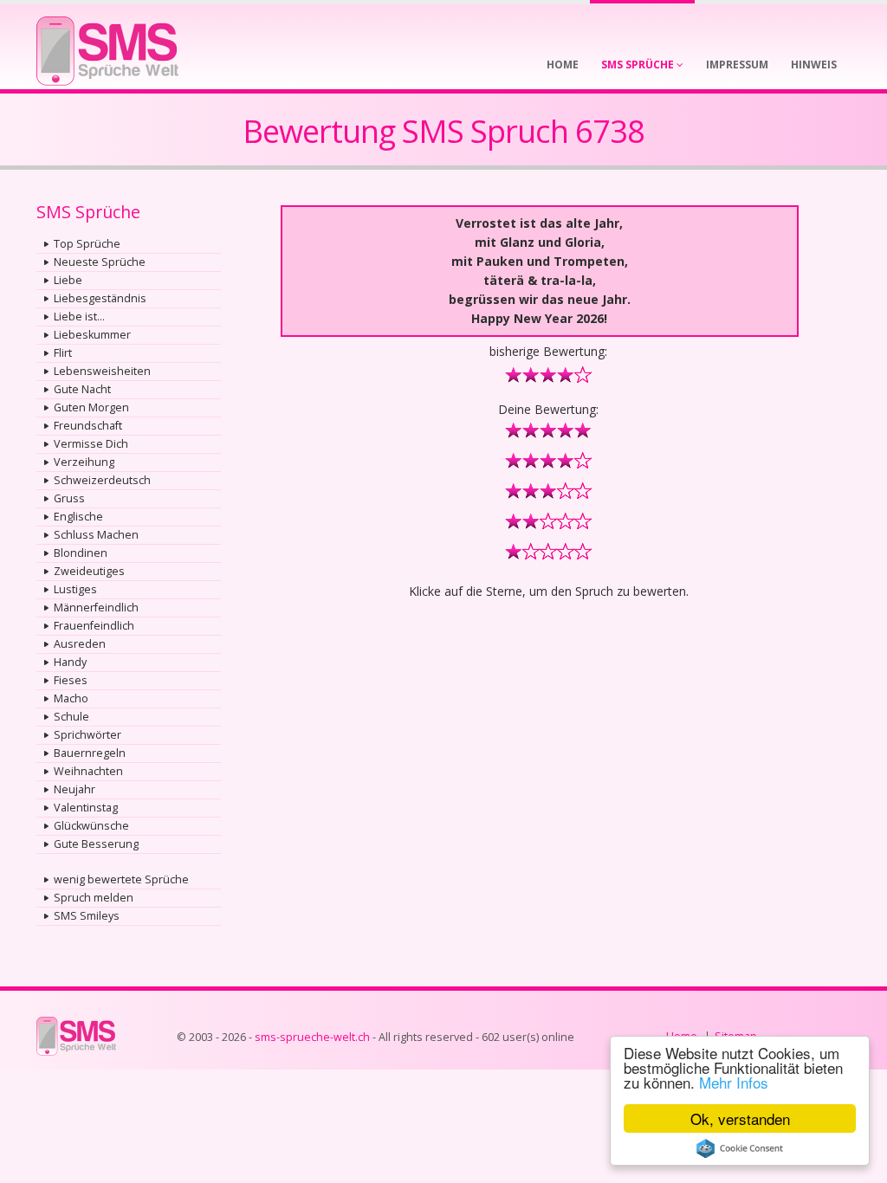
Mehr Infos (733, 1082)
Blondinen (80, 553)
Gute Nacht (82, 389)
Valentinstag (86, 807)
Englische (78, 516)
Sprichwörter (87, 734)
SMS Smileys (87, 915)
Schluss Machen (96, 534)
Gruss (69, 498)
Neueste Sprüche (100, 262)
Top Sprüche (87, 243)
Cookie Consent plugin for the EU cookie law (739, 1148)
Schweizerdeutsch (102, 480)
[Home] (107, 45)
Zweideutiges (89, 571)
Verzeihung (84, 462)
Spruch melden (93, 897)
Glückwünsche (91, 825)
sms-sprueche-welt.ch (312, 1037)
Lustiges (75, 589)
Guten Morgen (91, 407)
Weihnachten (88, 771)
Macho (71, 698)
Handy (70, 662)
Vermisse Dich (91, 443)
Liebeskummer (92, 334)
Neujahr (74, 789)
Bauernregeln (90, 753)
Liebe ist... (79, 316)
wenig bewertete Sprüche (121, 879)
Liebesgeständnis (100, 298)
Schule (71, 716)
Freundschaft (88, 425)
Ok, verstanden (740, 1118)
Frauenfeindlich (94, 625)
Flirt (63, 353)
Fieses (70, 680)
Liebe (68, 280)
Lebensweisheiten (102, 371)
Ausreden (80, 644)
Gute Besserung (96, 844)
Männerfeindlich (96, 607)
